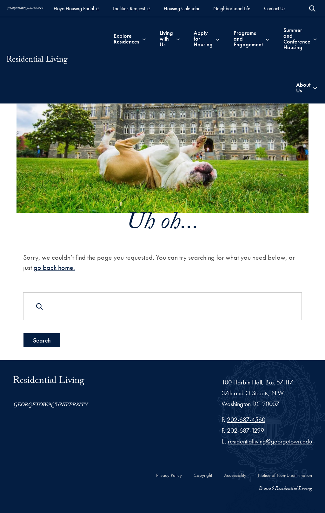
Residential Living (37, 60)
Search (42, 340)
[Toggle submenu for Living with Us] (178, 38)
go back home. (54, 267)
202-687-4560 (246, 420)
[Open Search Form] (312, 8)
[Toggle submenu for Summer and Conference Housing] (315, 38)
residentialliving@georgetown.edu (270, 441)
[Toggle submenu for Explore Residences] (144, 38)
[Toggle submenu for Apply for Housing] (217, 38)
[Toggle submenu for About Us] (315, 87)
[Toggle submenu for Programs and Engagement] (267, 38)
